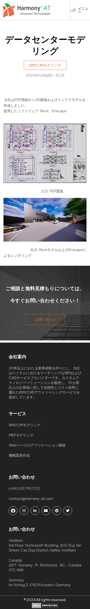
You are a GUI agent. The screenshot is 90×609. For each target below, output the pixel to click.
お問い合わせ (45, 320)
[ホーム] (36, 10)
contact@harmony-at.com (31, 498)
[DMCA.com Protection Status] (45, 606)
